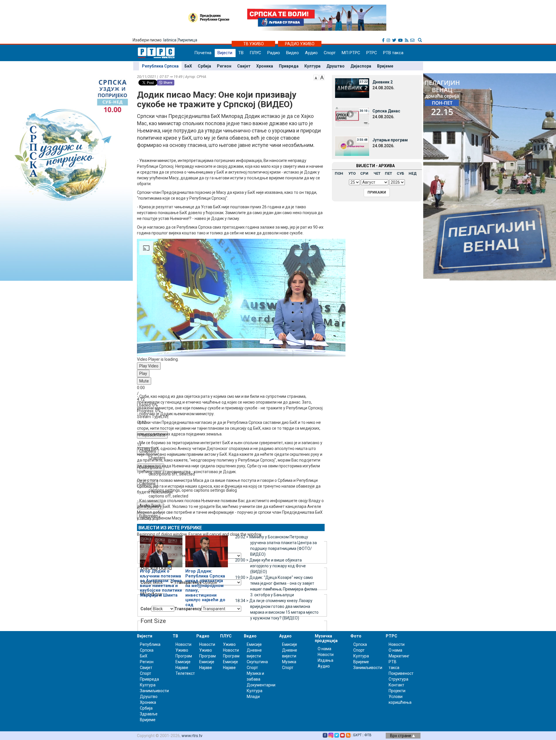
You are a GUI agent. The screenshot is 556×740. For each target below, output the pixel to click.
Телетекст (185, 673)
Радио (273, 52)
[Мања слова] (316, 77)
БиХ (188, 66)
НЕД (413, 173)
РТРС (371, 52)
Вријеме (385, 66)
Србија (204, 66)
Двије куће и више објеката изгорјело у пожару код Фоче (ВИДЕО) (270, 566)
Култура (312, 66)
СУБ (400, 173)
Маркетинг (399, 656)
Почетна (202, 52)
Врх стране (401, 735)
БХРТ (357, 735)
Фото (355, 636)
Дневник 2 (382, 82)
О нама (324, 648)
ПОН (339, 173)
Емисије (183, 661)
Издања (325, 660)
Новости (183, 644)
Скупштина (257, 661)
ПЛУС (255, 52)
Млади (253, 696)
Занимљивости (154, 690)
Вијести (224, 52)
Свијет (243, 66)
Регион (224, 66)
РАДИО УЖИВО (299, 43)
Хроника (264, 66)
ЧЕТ (377, 173)
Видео (292, 52)
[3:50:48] (352, 145)
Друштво (335, 66)
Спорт (330, 52)
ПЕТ (388, 173)
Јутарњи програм (390, 140)
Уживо (181, 650)
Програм (183, 656)
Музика (289, 661)
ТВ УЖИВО (253, 43)
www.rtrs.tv (192, 735)
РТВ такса (393, 52)
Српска (360, 644)
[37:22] (352, 87)
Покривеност (401, 673)
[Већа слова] (322, 77)
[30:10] (352, 116)
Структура (398, 679)
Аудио (311, 52)
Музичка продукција (326, 638)
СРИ (364, 173)
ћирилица (187, 40)
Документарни (261, 685)
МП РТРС (351, 52)
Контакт (396, 685)
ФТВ (368, 735)
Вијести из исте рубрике (170, 528)
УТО (352, 173)
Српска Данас (386, 111)
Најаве (181, 667)
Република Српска (160, 66)
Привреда (289, 66)
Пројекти (397, 690)
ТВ (241, 52)
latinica (169, 40)
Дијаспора (360, 66)
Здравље (149, 714)
